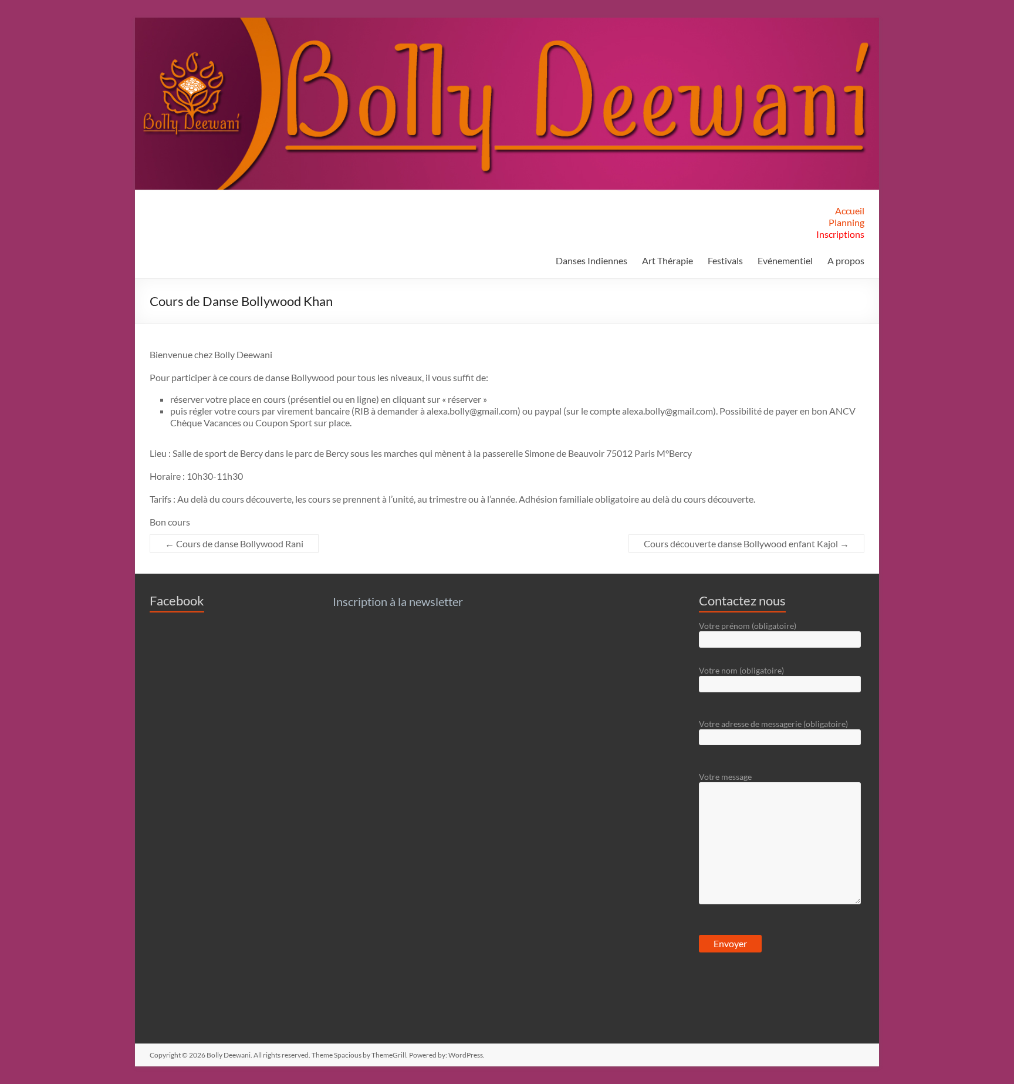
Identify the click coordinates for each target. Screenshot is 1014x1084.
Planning (846, 222)
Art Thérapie (667, 260)
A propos (845, 260)
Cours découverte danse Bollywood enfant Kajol (746, 543)
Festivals (725, 260)
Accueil (849, 210)
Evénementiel (785, 260)
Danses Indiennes (591, 260)
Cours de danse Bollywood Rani (234, 543)
